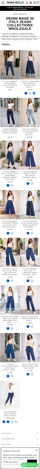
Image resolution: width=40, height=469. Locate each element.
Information (8, 439)
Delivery (6, 444)
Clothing (6, 433)
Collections (22, 14)
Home (15, 14)
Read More (6, 44)
